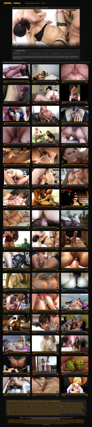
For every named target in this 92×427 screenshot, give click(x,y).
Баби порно (65, 423)
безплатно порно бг (68, 409)
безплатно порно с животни (17, 410)
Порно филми (73, 422)
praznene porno (68, 406)
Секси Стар (46, 53)
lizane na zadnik (32, 404)
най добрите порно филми (29, 413)
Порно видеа (71, 420)
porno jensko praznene (78, 404)
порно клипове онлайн (54, 414)
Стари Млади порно (56, 53)
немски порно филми (54, 413)
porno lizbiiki (23, 406)
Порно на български (20, 420)
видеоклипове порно (68, 410)
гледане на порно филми (24, 411)
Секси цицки (64, 421)
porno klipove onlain (40, 405)
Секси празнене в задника (34, 53)
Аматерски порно (42, 420)
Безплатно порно (70, 421)
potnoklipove (61, 406)
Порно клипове (59, 422)
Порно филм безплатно (51, 420)
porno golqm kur (60, 404)
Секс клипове (26, 417)
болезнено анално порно (31, 410)
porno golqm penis (68, 404)
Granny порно (60, 420)
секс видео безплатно (51, 422)
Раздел (43, 3)
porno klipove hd (31, 405)
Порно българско (18, 419)
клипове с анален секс (68, 53)
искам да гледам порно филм (50, 411)
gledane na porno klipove (73, 402)
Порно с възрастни (69, 419)
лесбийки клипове (73, 411)
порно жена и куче (76, 413)
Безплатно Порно (66, 422)
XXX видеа (65, 420)
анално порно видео (16, 409)
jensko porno (12, 404)
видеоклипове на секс (57, 410)
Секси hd (23, 53)
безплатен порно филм (27, 409)
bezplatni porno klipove (29, 402)
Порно (36, 419)
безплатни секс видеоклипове (56, 409)
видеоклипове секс (77, 410)
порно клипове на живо (42, 414)
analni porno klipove (18, 402)
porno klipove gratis (22, 405)
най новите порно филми (42, 413)
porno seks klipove (39, 406)
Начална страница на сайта (32, 3)
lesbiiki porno (19, 404)
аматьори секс (31, 407)
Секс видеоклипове (7, 2)
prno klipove (75, 406)
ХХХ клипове (11, 419)
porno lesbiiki (77, 405)
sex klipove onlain (23, 407)
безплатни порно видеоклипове (40, 409)
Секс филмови (18, 421)
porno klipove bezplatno (12, 405)
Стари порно (57, 423)
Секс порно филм (28, 420)
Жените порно (51, 421)
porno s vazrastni (30, 406)
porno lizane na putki (15, 406)
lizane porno (40, 404)
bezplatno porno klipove (50, 402)
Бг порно (13, 420)
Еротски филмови (25, 421)
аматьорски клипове (40, 407)
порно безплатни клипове (65, 413)
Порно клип (31, 419)
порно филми (45, 421)
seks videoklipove (15, 407)
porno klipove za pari (68, 405)
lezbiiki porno (26, 404)
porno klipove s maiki (50, 405)
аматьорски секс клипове (65, 407)
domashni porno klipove (61, 402)
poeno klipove (52, 404)
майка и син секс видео (16, 413)
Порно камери (77, 420)
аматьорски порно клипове (51, 407)
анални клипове (75, 407)
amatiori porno (10, 402)
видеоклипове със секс (12, 411)
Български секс (35, 420)
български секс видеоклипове (44, 410)
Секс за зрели (40, 419)
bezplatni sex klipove (39, 402)
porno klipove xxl (59, 405)
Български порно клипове (29, 423)
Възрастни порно (42, 422)
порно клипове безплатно (17, 414)
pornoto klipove (54, 406)
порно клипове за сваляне (30, 414)
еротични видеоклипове (36, 411)
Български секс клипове (18, 422)
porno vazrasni (47, 406)
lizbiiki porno (46, 404)
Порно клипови (58, 421)
